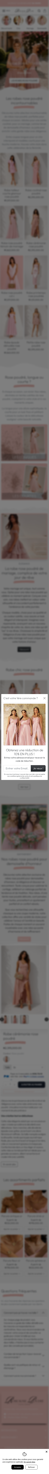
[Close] (46, 1451)
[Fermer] (44, 698)
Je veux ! (38, 768)
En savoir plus (29, 1462)
